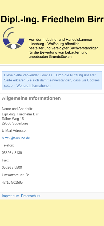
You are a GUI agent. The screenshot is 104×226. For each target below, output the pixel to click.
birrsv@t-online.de (16, 138)
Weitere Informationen (33, 86)
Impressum (10, 196)
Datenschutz (31, 196)
